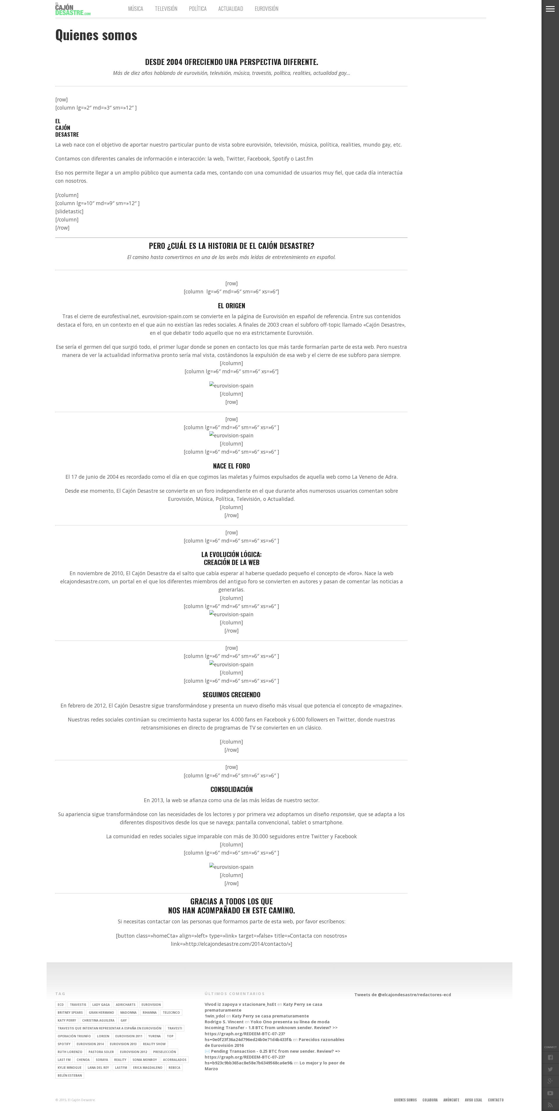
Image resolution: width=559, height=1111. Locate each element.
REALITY (120, 1060)
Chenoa (83, 1060)
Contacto (496, 1100)
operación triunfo (74, 1036)
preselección (164, 1052)
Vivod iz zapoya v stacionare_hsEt (240, 1004)
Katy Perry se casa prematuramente (270, 1016)
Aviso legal (473, 1100)
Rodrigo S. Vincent (224, 1021)
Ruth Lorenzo (70, 1052)
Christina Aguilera (98, 1020)
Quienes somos (405, 1100)
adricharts (125, 1005)
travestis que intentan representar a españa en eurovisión (109, 1028)
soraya (102, 1060)
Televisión (166, 8)
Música (135, 8)
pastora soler (101, 1052)
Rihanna (150, 1012)
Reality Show (154, 1044)
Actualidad (230, 8)
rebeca (174, 1068)
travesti (174, 1028)
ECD (61, 1005)
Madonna (128, 1012)
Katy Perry (67, 1020)
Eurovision (151, 1005)
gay (124, 1020)
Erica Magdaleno (147, 1068)
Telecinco (171, 1012)
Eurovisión (266, 8)
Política (198, 8)
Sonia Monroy (144, 1060)
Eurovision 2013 (123, 1044)
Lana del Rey (98, 1068)
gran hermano (101, 1012)
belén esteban (70, 1075)
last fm (64, 1060)
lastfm (121, 1068)
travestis (78, 1005)
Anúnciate (451, 1100)
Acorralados (174, 1060)
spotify (64, 1044)
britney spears (70, 1012)
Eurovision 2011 (128, 1036)
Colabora (430, 1100)
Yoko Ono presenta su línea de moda (290, 1021)
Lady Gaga (101, 1005)
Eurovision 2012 (133, 1052)
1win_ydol (215, 1016)
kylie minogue (70, 1068)
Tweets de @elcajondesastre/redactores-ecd (402, 994)
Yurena (154, 1036)
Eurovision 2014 (90, 1044)
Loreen (103, 1036)
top (170, 1036)
